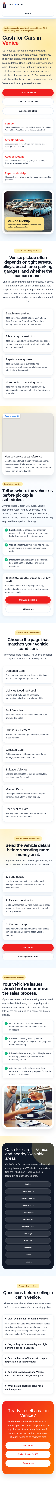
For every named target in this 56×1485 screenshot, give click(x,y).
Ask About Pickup (28, 111)
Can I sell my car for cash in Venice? (28, 1318)
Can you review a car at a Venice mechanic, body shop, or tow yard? (24, 1374)
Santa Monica (28, 1191)
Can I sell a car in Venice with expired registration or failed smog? (27, 1360)
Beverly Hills (28, 1205)
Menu (28, 14)
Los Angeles (28, 1212)
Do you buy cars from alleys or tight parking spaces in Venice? (26, 1346)
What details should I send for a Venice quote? (24, 1388)
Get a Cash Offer (28, 93)
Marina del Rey (28, 1198)
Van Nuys (28, 1234)
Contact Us (28, 609)
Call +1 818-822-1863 (28, 102)
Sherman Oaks (28, 1226)
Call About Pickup (28, 600)
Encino (28, 1255)
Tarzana (28, 1262)
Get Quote (28, 947)
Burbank (28, 1241)
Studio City (28, 1219)
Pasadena (28, 1248)
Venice (28, 1184)
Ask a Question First (28, 956)
